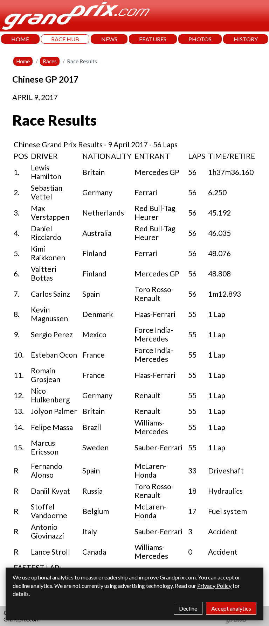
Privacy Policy (214, 585)
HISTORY (246, 39)
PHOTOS (200, 39)
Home (23, 61)
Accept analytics (231, 608)
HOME (20, 39)
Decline (188, 608)
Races (50, 61)
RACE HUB (65, 39)
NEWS (109, 39)
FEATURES (152, 39)
